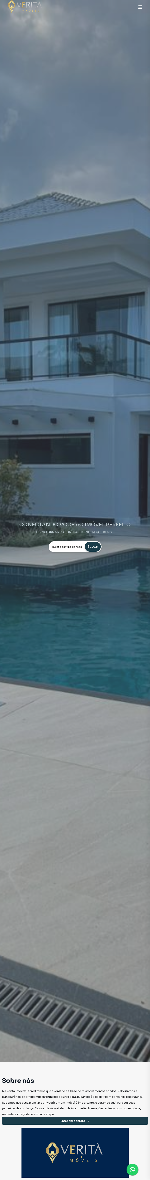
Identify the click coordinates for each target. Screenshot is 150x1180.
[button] (140, 7)
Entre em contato (73, 1121)
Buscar (92, 547)
